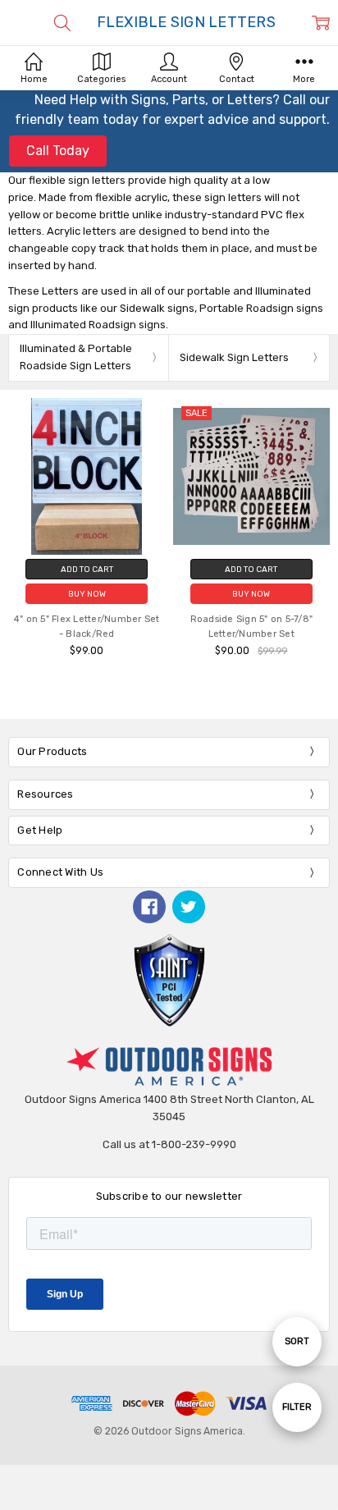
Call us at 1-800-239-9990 (169, 1144)
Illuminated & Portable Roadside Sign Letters (76, 357)
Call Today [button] (57, 150)
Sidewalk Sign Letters (234, 357)
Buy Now (87, 593)
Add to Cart (87, 569)
